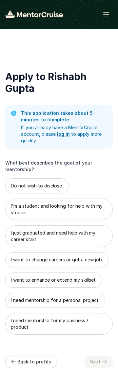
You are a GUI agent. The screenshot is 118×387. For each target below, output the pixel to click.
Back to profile (34, 361)
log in (63, 134)
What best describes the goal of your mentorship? (48, 166)
